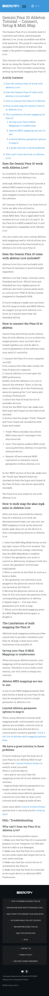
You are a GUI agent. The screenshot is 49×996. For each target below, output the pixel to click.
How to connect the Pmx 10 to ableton (25, 100)
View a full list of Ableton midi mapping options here (24, 736)
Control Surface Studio (27, 763)
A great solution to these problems (27, 147)
